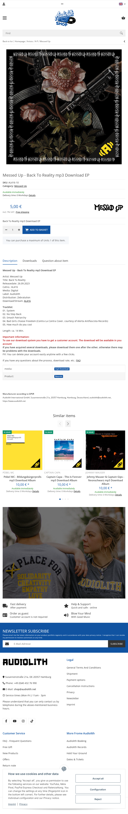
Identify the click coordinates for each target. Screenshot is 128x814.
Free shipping (22, 212)
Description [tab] (10, 261)
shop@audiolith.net (25, 689)
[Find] (121, 33)
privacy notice (95, 635)
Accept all (98, 778)
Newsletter (73, 698)
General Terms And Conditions (84, 667)
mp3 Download (62, 369)
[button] (62, 4)
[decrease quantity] (6, 230)
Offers (6, 759)
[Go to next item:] (124, 41)
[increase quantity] (19, 230)
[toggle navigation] (5, 18)
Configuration (98, 789)
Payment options (76, 679)
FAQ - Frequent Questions (17, 740)
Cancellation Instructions (80, 686)
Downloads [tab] (30, 261)
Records (58, 376)
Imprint (12, 804)
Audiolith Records (76, 747)
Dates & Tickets (75, 759)
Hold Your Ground (77, 753)
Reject (98, 799)
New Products (10, 753)
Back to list (8, 41)
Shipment (72, 673)
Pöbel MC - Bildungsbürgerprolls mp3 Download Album (22, 478)
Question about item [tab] (55, 261)
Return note (9, 765)
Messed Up (20, 186)
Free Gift (7, 747)
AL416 (27, 300)
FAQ (78, 360)
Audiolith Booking (76, 740)
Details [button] (32, 195)
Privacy (23, 804)
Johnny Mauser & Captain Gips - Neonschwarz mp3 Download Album (105, 480)
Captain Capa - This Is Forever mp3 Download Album (64, 478)
